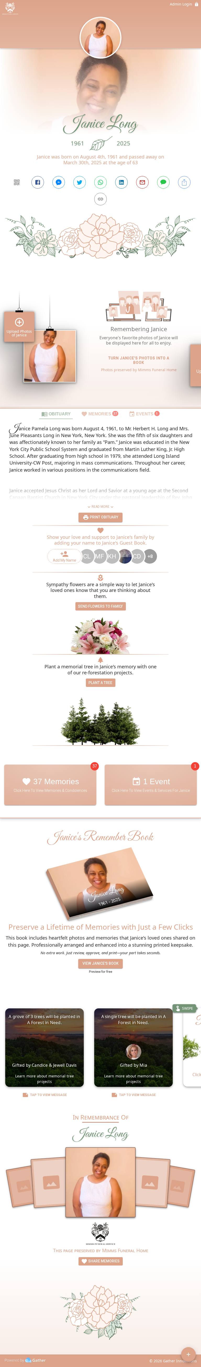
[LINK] (100, 199)
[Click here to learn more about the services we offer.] (100, 1234)
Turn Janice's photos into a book (138, 360)
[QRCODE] (16, 182)
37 (94, 766)
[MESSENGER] (58, 182)
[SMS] (163, 182)
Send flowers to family (100, 606)
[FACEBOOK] (37, 182)
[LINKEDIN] (121, 182)
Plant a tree (100, 683)
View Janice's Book (100, 963)
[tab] (56, 414)
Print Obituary (103, 517)
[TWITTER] (79, 182)
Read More (100, 507)
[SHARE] (184, 182)
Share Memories (103, 1261)
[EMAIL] (142, 182)
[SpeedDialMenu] (188, 1354)
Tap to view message (48, 1095)
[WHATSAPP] (100, 182)
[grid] (100, 342)
